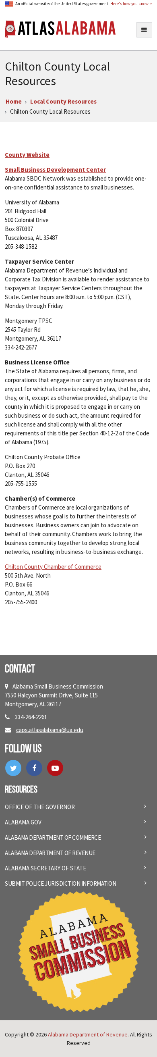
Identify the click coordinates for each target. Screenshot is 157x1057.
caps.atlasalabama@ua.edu (49, 730)
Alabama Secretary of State (45, 868)
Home (14, 101)
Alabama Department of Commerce (53, 837)
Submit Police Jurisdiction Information (60, 883)
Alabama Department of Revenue (50, 853)
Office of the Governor (40, 807)
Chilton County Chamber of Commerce (53, 566)
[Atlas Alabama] (60, 28)
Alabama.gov (23, 822)
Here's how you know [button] (129, 3)
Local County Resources (63, 101)
